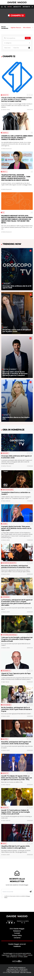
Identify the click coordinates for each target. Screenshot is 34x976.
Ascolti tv (17, 6)
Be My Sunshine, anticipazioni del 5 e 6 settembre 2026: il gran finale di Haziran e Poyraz (16, 709)
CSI (3, 212)
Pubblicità (17, 946)
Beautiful (5, 739)
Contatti (17, 933)
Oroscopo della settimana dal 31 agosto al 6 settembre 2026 (16, 457)
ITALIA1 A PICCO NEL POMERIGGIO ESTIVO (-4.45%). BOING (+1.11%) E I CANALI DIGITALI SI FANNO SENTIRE (16, 99)
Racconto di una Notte (9, 563)
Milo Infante (27, 27)
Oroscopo (5, 453)
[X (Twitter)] (30, 95)
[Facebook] (28, 95)
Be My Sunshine (6, 704)
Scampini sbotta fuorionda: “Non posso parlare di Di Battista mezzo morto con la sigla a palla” (16, 528)
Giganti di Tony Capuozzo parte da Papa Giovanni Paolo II (16, 674)
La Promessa (5, 597)
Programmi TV (6, 670)
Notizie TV (26, 6)
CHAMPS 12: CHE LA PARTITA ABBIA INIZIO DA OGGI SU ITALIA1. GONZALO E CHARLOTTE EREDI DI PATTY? (17, 137)
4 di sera (4, 523)
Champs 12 (5, 132)
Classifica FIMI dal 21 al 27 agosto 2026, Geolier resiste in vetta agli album (15, 847)
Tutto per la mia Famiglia (9, 634)
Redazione (17, 931)
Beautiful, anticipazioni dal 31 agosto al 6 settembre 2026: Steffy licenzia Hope (16, 743)
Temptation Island (7, 489)
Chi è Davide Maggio (17, 929)
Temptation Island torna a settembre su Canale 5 (15, 493)
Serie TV (4, 171)
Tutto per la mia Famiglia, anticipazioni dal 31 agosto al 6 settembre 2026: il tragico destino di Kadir (16, 639)
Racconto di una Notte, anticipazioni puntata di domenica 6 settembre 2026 (15, 566)
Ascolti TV (5, 95)
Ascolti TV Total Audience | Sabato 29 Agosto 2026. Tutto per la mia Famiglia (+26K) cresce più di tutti (15, 812)
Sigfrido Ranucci (16, 27)
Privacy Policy (17, 935)
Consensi (17, 938)
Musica (4, 843)
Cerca (27, 38)
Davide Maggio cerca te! (17, 944)
